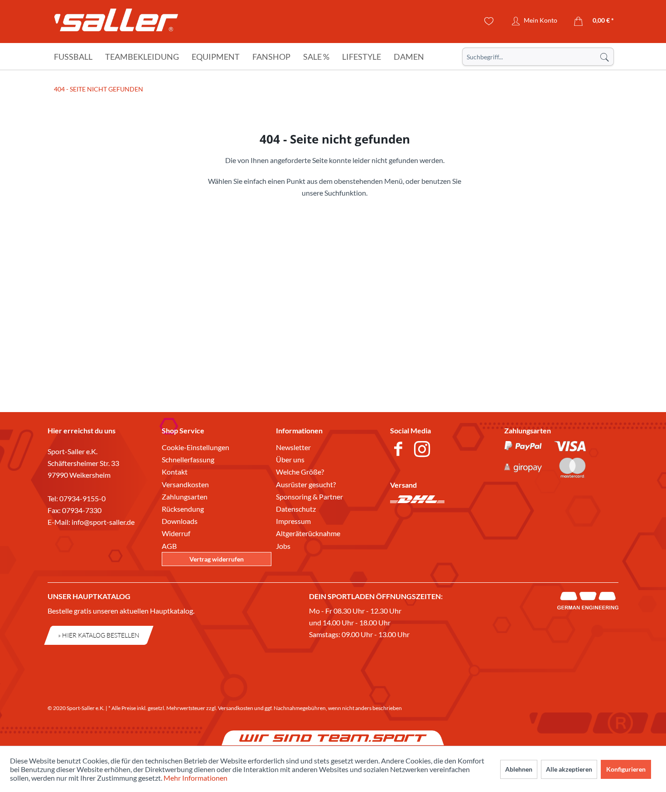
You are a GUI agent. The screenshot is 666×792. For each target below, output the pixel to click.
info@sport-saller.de (103, 522)
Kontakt (175, 471)
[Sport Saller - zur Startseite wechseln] (116, 22)
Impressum (293, 521)
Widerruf (176, 533)
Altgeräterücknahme (308, 533)
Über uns (290, 459)
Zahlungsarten (185, 496)
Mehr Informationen (195, 777)
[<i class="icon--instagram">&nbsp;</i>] (424, 450)
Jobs (283, 546)
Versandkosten (185, 484)
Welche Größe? (300, 471)
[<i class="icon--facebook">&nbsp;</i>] (400, 450)
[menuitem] (538, 57)
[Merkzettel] (489, 21)
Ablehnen (518, 769)
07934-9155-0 (82, 498)
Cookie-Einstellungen (195, 447)
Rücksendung (183, 508)
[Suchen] (604, 57)
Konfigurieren (626, 769)
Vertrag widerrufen (216, 559)
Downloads (180, 521)
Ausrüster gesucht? (306, 484)
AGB (169, 546)
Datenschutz (296, 508)
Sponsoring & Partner (309, 496)
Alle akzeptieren (569, 769)
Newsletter (293, 447)
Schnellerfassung (188, 459)
